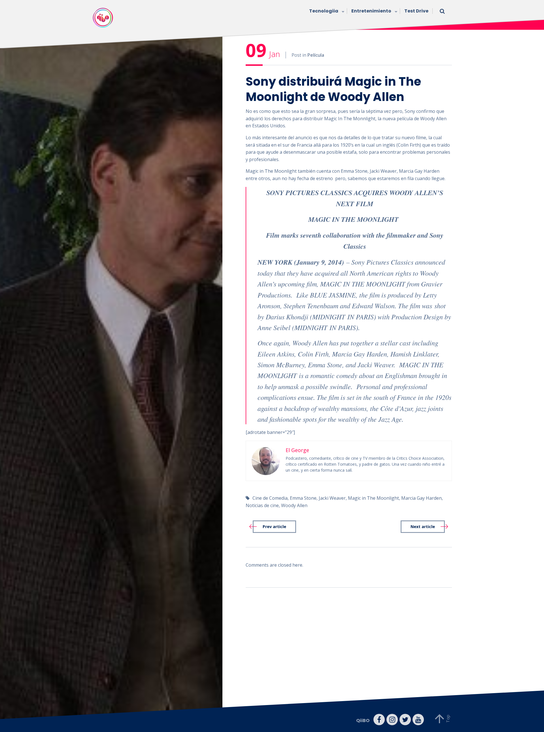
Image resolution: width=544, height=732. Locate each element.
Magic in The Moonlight (373, 498)
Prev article (274, 526)
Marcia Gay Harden (421, 498)
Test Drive (416, 11)
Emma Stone (303, 498)
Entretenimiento (371, 11)
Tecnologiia (323, 11)
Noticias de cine (262, 505)
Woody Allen (294, 505)
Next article (423, 526)
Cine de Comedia (270, 498)
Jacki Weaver (332, 498)
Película (315, 55)
